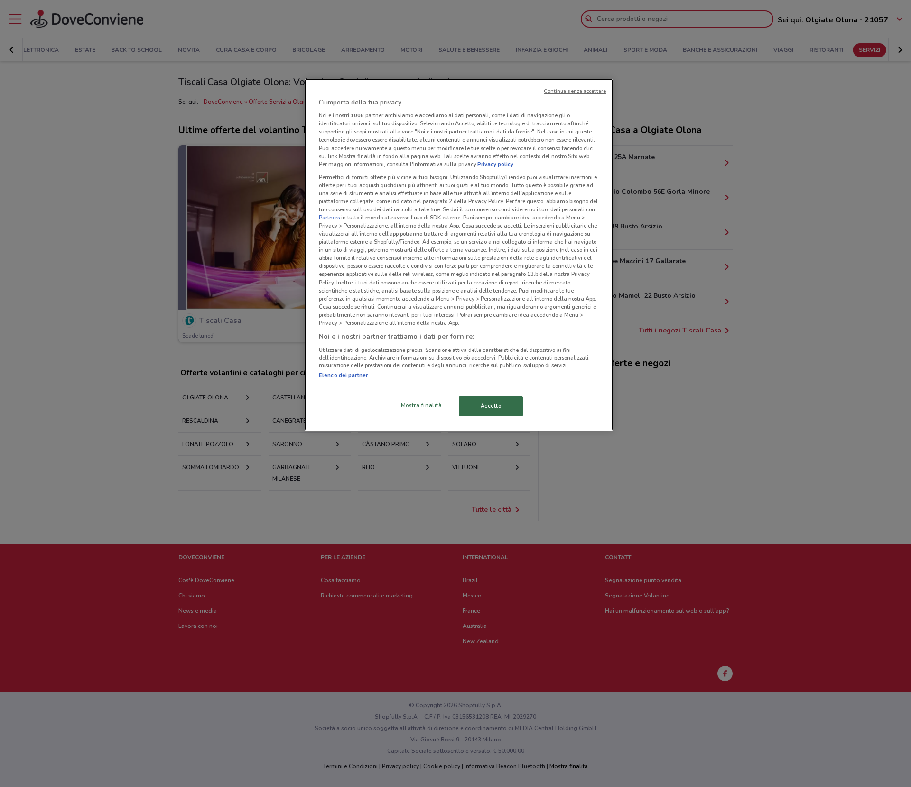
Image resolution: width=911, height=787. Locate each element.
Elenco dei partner (343, 375)
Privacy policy (495, 164)
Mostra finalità (421, 405)
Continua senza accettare (575, 91)
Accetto (491, 405)
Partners (329, 217)
